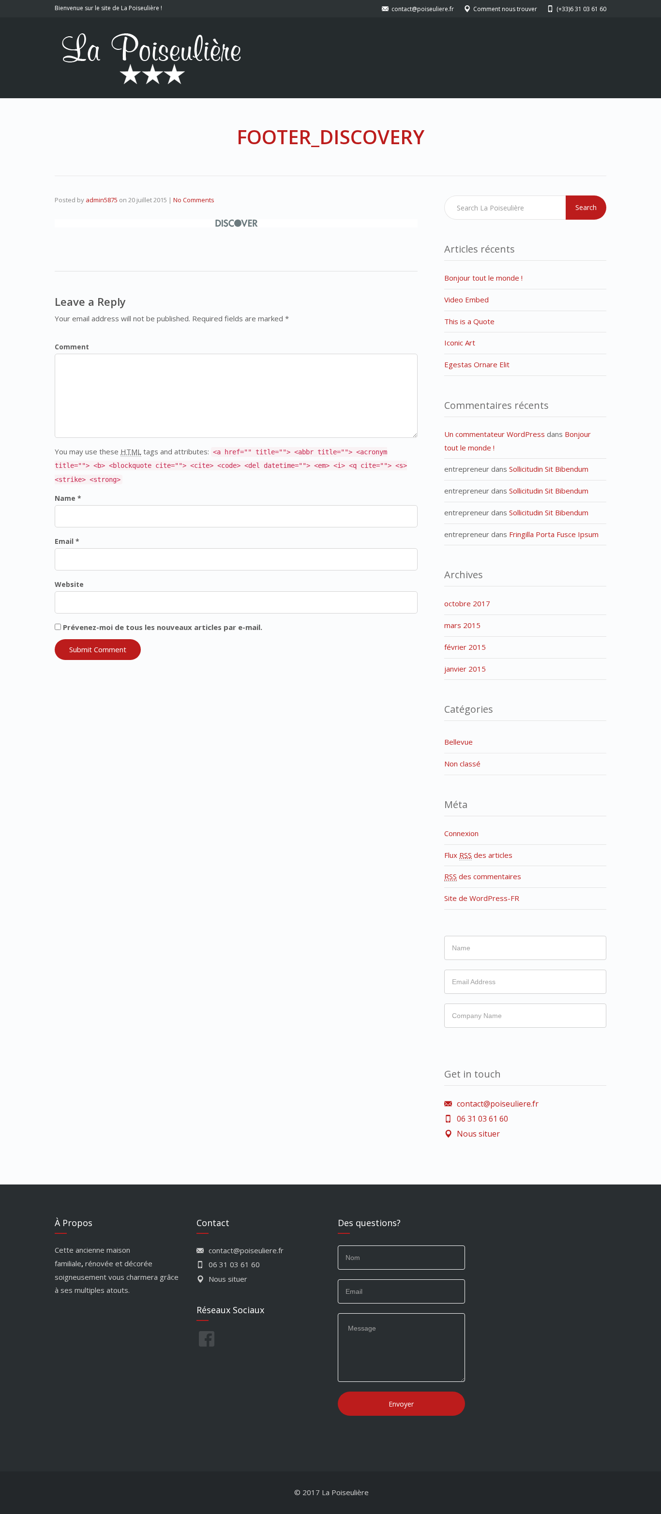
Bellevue (458, 742)
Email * (67, 541)
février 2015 (465, 647)
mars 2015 (462, 625)
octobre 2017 (467, 603)
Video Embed (466, 299)
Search (586, 207)
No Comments (193, 199)
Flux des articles (478, 855)
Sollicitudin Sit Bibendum (548, 469)
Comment (72, 346)
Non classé (462, 763)
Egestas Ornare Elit (477, 364)
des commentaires (482, 876)
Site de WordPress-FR (481, 898)
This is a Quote (469, 321)
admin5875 (102, 199)
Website (69, 584)
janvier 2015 (465, 669)
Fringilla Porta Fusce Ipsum (554, 534)
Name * (68, 498)
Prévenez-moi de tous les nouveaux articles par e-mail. (162, 627)
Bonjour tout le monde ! (483, 278)
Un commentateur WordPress (494, 434)
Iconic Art (459, 342)
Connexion (461, 833)
